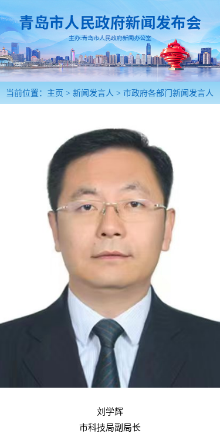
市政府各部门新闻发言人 (168, 93)
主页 (55, 93)
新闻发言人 (93, 93)
